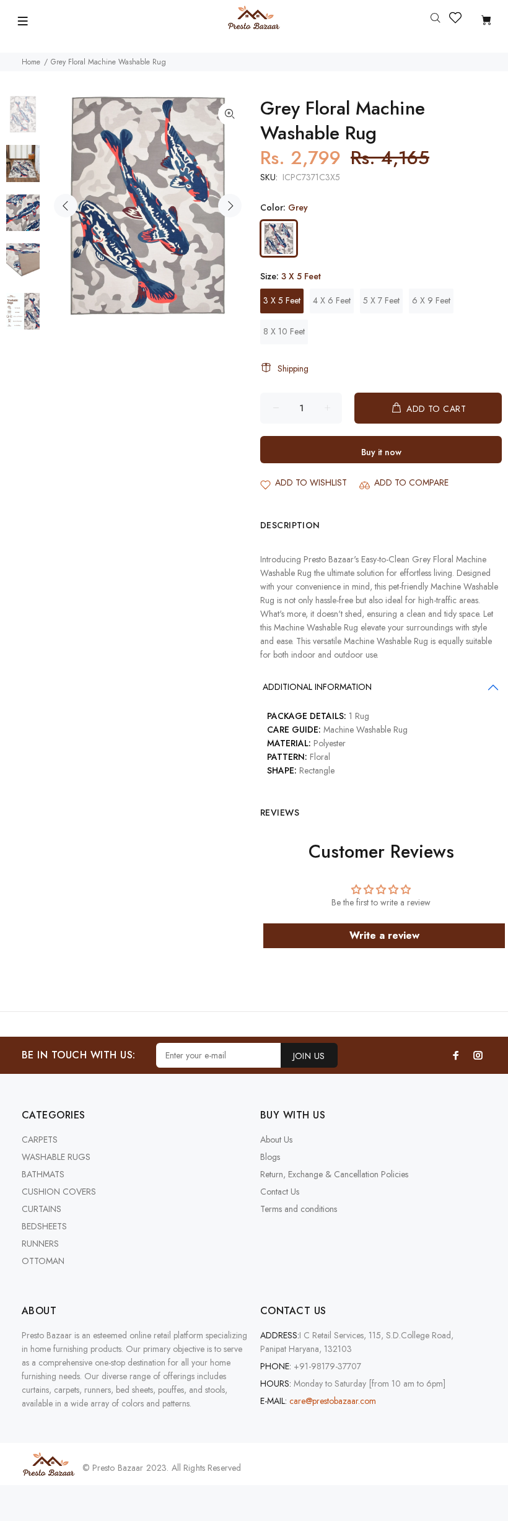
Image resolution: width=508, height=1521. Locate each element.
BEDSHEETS (44, 1226)
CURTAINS (41, 1209)
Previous (65, 205)
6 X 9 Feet (431, 300)
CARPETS (40, 1139)
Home (31, 62)
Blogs (270, 1157)
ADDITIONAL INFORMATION (317, 687)
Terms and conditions (298, 1209)
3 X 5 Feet (281, 300)
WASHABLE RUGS (56, 1157)
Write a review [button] (384, 935)
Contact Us (279, 1191)
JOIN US (309, 1056)
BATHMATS (43, 1174)
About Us (276, 1139)
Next (230, 205)
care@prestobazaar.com (332, 1401)
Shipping (293, 368)
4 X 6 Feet (332, 300)
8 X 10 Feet (284, 331)
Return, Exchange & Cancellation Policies (334, 1174)
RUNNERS (40, 1243)
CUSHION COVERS (59, 1191)
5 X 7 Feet (381, 300)
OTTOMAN (43, 1261)
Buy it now (381, 452)
